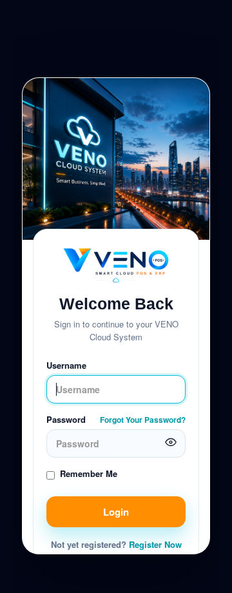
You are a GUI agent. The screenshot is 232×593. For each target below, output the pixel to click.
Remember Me (88, 473)
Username (66, 365)
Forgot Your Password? (143, 419)
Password (66, 419)
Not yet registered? (116, 544)
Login (116, 512)
